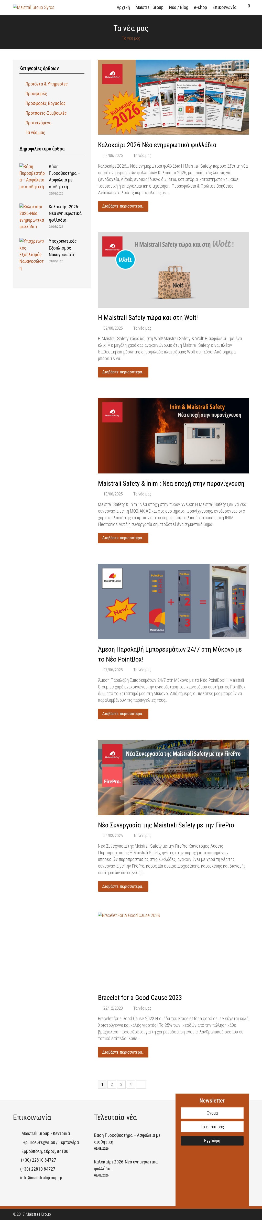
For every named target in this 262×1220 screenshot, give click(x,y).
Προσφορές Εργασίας (46, 103)
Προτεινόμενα (38, 122)
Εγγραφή (212, 1140)
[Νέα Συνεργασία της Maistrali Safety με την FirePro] (173, 777)
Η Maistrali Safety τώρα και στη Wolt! (148, 317)
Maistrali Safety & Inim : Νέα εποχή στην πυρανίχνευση (171, 483)
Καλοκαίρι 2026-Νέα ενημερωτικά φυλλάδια (157, 145)
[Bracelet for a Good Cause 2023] (173, 950)
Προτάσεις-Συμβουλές (46, 113)
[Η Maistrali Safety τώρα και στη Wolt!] (173, 270)
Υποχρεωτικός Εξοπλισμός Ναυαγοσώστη (63, 247)
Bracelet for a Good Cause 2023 (140, 997)
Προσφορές (36, 93)
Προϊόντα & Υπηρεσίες (47, 84)
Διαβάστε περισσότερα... (123, 206)
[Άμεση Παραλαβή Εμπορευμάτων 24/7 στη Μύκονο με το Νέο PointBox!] (173, 601)
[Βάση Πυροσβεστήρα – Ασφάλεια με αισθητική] (32, 176)
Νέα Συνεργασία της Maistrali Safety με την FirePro (166, 825)
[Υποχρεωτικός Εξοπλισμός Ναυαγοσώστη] (32, 254)
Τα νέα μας (142, 155)
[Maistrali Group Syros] (33, 7)
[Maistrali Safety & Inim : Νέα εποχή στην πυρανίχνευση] (173, 435)
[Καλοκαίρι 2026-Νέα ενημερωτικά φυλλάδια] (173, 97)
